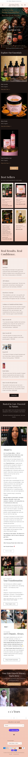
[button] (2, 5)
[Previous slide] (11, 718)
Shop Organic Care (10, 604)
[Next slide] (16, 718)
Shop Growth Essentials (12, 659)
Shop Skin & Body (5, 126)
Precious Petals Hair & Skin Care (13, 752)
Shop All (14, 168)
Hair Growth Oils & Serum (6, 200)
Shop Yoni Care (5, 163)
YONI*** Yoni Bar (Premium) (19, 200)
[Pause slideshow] (26, 718)
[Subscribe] (22, 725)
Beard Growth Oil (19, 225)
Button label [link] (9, 550)
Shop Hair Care (5, 89)
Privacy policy (16, 754)
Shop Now (14, 395)
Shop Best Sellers (14, 684)
